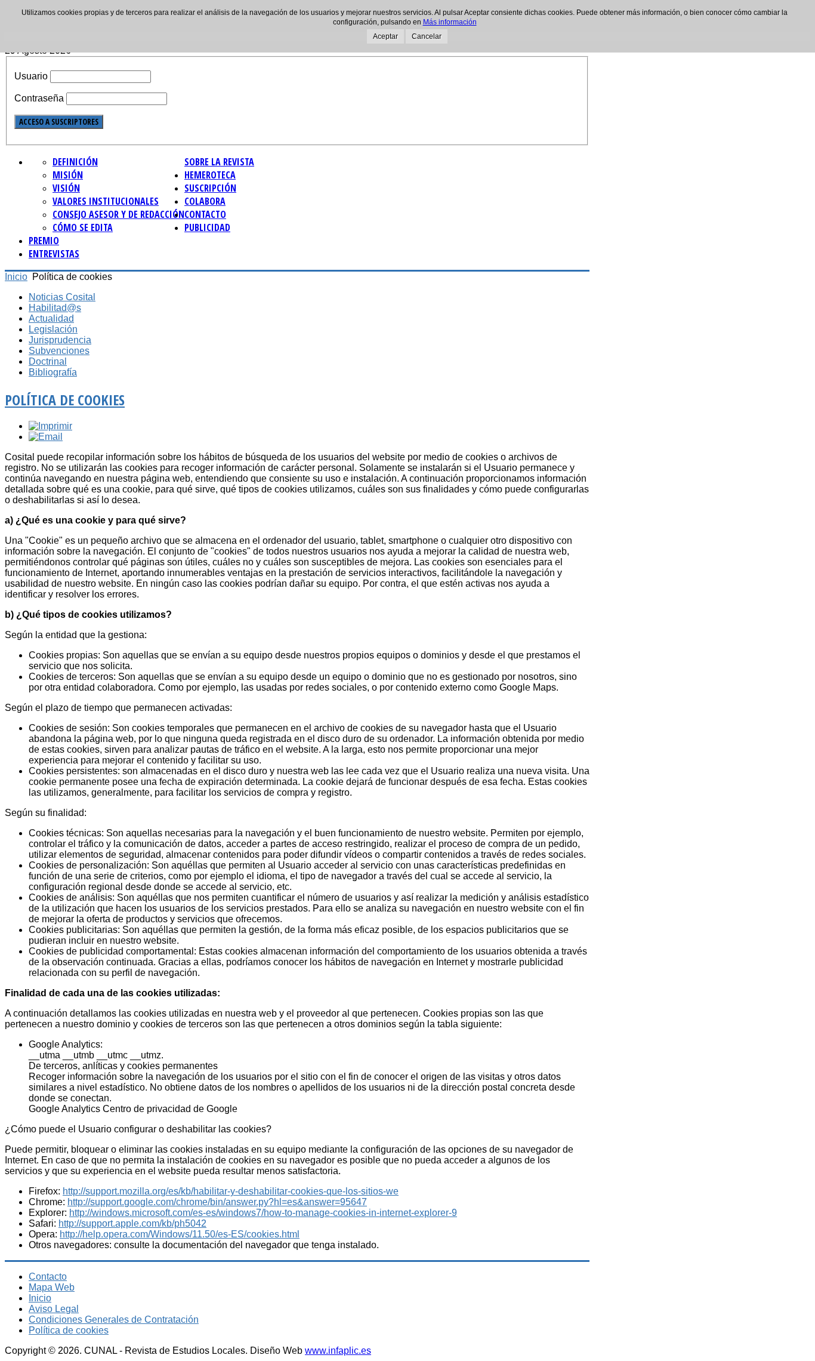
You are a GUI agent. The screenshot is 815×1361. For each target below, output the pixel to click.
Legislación (53, 329)
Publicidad (207, 227)
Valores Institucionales (106, 201)
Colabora (205, 201)
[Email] (46, 437)
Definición (75, 161)
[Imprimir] (50, 426)
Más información (450, 22)
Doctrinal (48, 361)
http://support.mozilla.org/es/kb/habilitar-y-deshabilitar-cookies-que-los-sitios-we (231, 1191)
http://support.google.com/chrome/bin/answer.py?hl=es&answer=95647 (217, 1202)
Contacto (205, 214)
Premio (44, 240)
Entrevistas (54, 253)
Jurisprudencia (60, 340)
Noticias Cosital (62, 297)
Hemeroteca (210, 174)
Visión (66, 188)
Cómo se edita (83, 227)
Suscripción (210, 188)
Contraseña (39, 98)
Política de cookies (65, 399)
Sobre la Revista (219, 161)
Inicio (16, 277)
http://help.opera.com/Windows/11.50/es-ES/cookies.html (180, 1234)
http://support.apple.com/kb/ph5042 (132, 1223)
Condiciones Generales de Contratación (114, 1319)
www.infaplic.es (338, 1350)
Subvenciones (59, 351)
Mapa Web (52, 1287)
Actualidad (51, 318)
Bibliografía (53, 372)
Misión (68, 174)
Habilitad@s (55, 308)
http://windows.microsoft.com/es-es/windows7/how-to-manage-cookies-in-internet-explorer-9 (263, 1213)
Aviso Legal (54, 1309)
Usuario (31, 76)
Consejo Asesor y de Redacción (118, 214)
